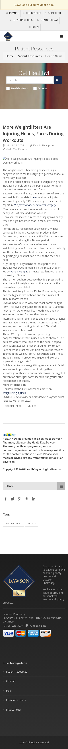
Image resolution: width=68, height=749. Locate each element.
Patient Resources (29, 56)
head (35, 197)
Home (10, 56)
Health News (19, 88)
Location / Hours (22, 20)
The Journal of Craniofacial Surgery (34, 205)
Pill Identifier (33, 13)
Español (14, 13)
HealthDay (32, 469)
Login (35, 27)
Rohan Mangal (18, 271)
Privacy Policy (13, 709)
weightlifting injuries (14, 393)
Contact (10, 681)
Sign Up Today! (49, 20)
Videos (42, 88)
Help (8, 690)
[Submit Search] (58, 80)
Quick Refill (54, 13)
